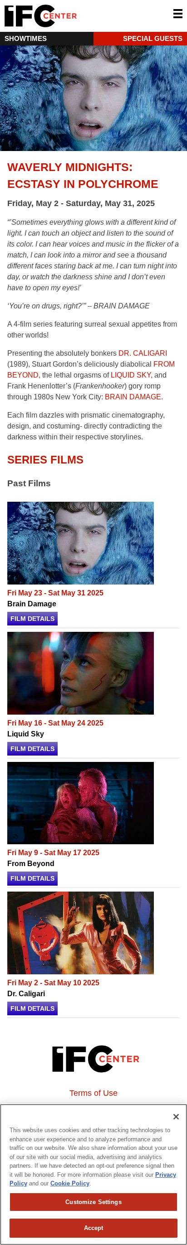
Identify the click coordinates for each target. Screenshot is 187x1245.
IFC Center (75, 16)
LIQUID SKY (131, 375)
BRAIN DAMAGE (133, 397)
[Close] (176, 1117)
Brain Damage (31, 604)
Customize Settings (93, 1202)
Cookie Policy (69, 1183)
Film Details (32, 618)
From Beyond (30, 863)
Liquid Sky (25, 734)
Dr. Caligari (26, 994)
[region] (93, 1174)
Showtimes (26, 38)
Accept (93, 1228)
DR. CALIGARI (142, 353)
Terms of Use (93, 1093)
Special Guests (152, 38)
